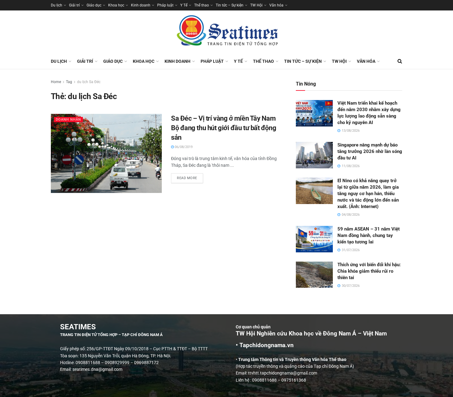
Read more (190, 176)
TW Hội (256, 5)
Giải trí (74, 5)
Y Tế (183, 5)
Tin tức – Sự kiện (229, 5)
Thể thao (201, 5)
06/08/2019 (183, 147)
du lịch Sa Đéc (88, 82)
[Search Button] (400, 61)
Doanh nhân (68, 120)
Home (56, 82)
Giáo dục (94, 5)
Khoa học (116, 5)
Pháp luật (165, 5)
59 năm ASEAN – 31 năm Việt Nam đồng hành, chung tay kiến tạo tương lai (368, 235)
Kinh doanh (140, 5)
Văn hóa (276, 5)
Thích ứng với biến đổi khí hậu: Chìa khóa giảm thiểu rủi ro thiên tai (369, 271)
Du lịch (56, 5)
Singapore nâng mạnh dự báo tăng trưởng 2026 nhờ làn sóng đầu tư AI (369, 151)
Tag (69, 82)
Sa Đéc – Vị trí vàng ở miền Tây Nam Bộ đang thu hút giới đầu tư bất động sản (223, 127)
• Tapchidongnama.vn (265, 345)
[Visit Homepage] (226, 32)
